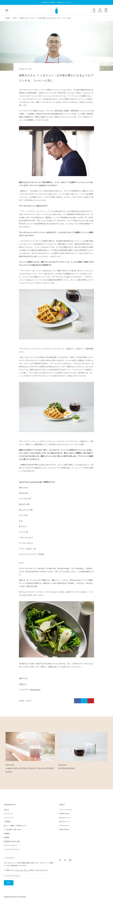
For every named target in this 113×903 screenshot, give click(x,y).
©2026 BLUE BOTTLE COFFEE (15, 897)
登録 (8, 882)
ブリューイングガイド (66, 809)
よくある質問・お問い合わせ (12, 829)
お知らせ (6, 809)
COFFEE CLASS (64, 813)
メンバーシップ (8, 817)
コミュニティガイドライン (12, 849)
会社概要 (6, 833)
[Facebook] (60, 860)
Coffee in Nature (64, 829)
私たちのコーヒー (64, 821)
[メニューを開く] (7, 10)
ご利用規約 (7, 821)
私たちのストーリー (65, 817)
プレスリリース (8, 813)
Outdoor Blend (66, 768)
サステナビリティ (64, 825)
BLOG (15, 18)
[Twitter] (65, 860)
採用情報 (6, 837)
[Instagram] (70, 860)
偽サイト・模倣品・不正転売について (15, 825)
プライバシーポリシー (10, 845)
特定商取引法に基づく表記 (12, 841)
